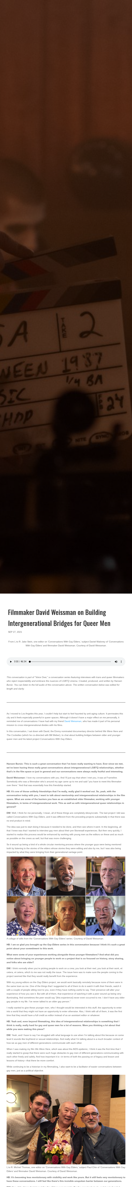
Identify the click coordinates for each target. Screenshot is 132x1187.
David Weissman (72, 721)
